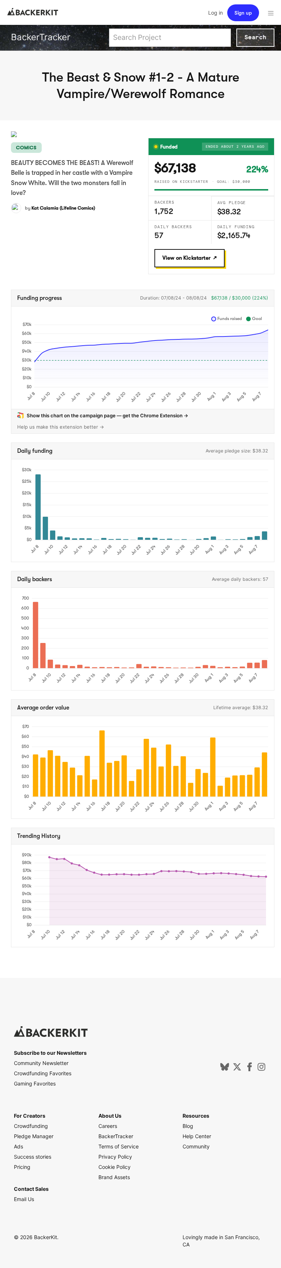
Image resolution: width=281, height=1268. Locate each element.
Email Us (24, 1199)
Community (196, 1146)
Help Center (197, 1136)
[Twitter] (237, 1069)
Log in (215, 13)
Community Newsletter (41, 1063)
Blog (188, 1126)
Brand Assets (114, 1177)
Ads (18, 1146)
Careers (107, 1126)
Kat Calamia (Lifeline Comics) (63, 208)
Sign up (243, 13)
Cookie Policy (114, 1167)
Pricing (22, 1167)
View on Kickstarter (186, 258)
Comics (26, 147)
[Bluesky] (224, 1069)
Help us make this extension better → (60, 427)
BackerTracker (40, 37)
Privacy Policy (115, 1157)
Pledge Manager (33, 1136)
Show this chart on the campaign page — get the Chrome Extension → (107, 415)
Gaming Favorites (35, 1083)
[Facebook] (249, 1069)
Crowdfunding (31, 1126)
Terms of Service (118, 1146)
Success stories (32, 1157)
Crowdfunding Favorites (42, 1073)
